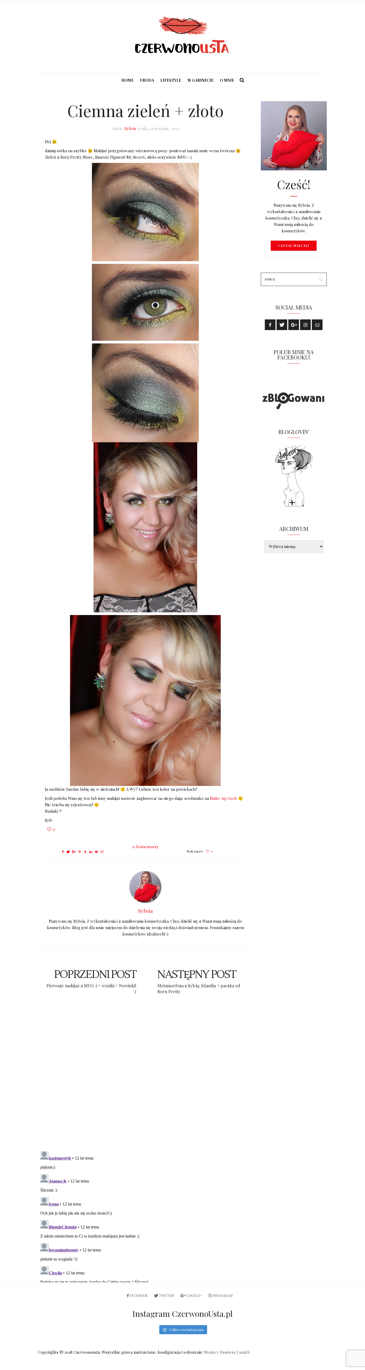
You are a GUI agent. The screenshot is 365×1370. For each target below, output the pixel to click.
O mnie (227, 80)
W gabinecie (200, 80)
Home (127, 80)
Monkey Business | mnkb (227, 1352)
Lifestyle (170, 80)
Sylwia (130, 128)
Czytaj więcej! (293, 246)
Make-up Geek (224, 798)
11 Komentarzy (145, 846)
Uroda (147, 80)
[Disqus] (145, 1077)
